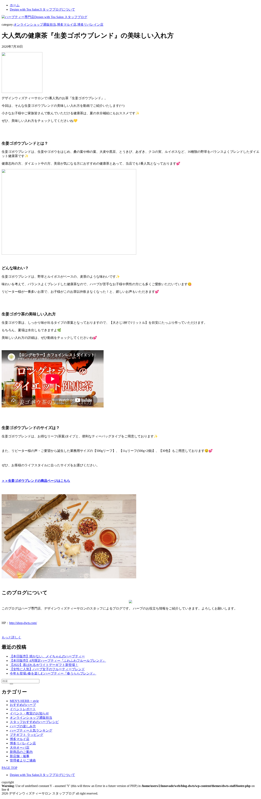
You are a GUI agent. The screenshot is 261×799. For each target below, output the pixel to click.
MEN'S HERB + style (24, 701)
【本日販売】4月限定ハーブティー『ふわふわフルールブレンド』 (58, 660)
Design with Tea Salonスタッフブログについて (42, 9)
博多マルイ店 (66, 24)
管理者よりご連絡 (23, 760)
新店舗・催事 (19, 756)
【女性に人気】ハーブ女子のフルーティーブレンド (47, 669)
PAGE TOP (9, 767)
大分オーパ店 (19, 747)
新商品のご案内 (21, 752)
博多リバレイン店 (90, 24)
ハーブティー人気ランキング (31, 730)
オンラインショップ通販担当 (35, 24)
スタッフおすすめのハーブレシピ (34, 722)
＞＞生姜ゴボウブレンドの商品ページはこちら (36, 480)
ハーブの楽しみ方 (23, 726)
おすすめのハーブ (23, 705)
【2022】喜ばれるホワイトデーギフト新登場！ (44, 665)
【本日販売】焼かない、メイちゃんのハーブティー (47, 656)
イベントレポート (23, 709)
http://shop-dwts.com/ (23, 623)
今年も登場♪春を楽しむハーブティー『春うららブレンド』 (53, 673)
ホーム (15, 5)
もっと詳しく (11, 637)
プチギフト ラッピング (26, 734)
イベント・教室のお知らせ (29, 713)
